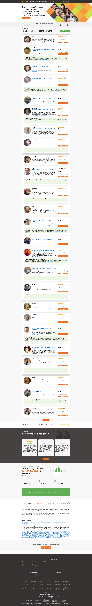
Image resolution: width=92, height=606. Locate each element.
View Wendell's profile (63, 102)
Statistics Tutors (41, 585)
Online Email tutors (66, 533)
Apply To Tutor (51, 1)
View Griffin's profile (63, 365)
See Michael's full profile (42, 162)
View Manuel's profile (63, 321)
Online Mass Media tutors (54, 536)
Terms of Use (56, 603)
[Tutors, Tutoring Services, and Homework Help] (25, 1)
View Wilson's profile (63, 134)
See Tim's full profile (37, 273)
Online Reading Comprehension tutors (50, 535)
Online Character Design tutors (45, 522)
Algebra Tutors (24, 581)
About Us (23, 558)
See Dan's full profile (35, 334)
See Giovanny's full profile (36, 415)
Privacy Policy (60, 603)
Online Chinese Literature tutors (30, 535)
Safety (23, 564)
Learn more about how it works (58, 573)
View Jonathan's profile (63, 145)
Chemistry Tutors (25, 584)
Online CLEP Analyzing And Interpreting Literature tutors (33, 537)
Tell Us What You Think (35, 565)
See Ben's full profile (37, 256)
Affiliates (42, 562)
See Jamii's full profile (38, 384)
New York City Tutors (58, 587)
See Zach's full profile (38, 244)
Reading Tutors (32, 588)
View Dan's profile (63, 334)
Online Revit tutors (46, 537)
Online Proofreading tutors (26, 534)
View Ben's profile (63, 256)
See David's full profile (35, 71)
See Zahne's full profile (41, 42)
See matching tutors (26, 18)
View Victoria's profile (63, 309)
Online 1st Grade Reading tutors (58, 534)
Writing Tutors (41, 588)
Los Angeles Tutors (58, 584)
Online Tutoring (34, 561)
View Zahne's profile (63, 42)
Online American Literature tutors (46, 533)
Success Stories (38, 1)
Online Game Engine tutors (26, 522)
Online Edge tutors (62, 536)
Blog (32, 564)
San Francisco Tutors (66, 584)
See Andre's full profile (36, 175)
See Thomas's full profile (35, 226)
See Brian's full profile (51, 53)
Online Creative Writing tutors (32, 532)
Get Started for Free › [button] (65, 1)
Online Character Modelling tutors (47, 534)
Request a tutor (34, 560)
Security (23, 565)
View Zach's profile (63, 243)
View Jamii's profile (63, 384)
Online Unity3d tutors (54, 522)
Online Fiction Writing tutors (35, 522)
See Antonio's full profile (43, 396)
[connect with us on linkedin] (35, 574)
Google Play (59, 559)
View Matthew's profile (63, 195)
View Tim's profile (63, 273)
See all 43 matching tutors (65, 30)
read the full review (46, 59)
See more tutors (46, 419)
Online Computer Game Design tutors (55, 537)
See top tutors (46, 458)
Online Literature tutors (63, 532)
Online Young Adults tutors (46, 531)
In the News (24, 567)
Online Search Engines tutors (26, 531)
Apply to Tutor (43, 560)
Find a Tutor (34, 558)
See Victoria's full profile (46, 308)
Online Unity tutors (54, 531)
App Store (53, 559)
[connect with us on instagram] (33, 574)
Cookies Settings (51, 603)
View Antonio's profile (63, 396)
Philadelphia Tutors (66, 581)
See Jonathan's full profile (41, 145)
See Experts (32, 1)
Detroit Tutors (57, 581)
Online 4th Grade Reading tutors (57, 533)
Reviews (23, 562)
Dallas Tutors (49, 587)
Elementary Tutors (25, 587)
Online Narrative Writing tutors (36, 531)
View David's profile (63, 71)
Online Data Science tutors (39, 535)
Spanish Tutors (41, 584)
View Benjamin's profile (63, 115)
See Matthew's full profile (42, 195)
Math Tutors (32, 584)
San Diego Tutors (65, 587)
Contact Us (24, 560)
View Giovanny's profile (63, 415)
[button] (67, 52)
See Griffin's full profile (40, 365)
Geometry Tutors (33, 581)
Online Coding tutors (36, 536)
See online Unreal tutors (46, 547)
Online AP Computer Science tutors (43, 532)
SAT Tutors (40, 581)
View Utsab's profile (63, 213)
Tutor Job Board (43, 561)
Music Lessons (32, 585)
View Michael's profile (63, 162)
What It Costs (44, 1)
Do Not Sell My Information (66, 603)
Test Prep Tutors (41, 587)
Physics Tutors (32, 587)
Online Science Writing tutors (62, 531)
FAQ (23, 561)
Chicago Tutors (49, 585)
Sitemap (47, 603)
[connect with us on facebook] (32, 574)
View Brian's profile (63, 54)
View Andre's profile (63, 176)
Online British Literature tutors (54, 532)
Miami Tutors (57, 585)
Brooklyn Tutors (49, 584)
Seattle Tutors (65, 585)
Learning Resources (35, 562)
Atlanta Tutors (49, 581)
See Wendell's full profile (41, 103)
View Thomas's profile (63, 225)
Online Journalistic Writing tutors (45, 536)
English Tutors (24, 588)
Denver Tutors (49, 588)
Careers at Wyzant (44, 558)
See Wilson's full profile (41, 134)
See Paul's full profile (42, 83)
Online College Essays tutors (61, 535)
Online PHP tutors (29, 536)
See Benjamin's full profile (42, 115)
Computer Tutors (25, 585)
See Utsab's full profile (38, 213)
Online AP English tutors (62, 522)
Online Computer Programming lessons (34, 533)
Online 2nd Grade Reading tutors (36, 534)
